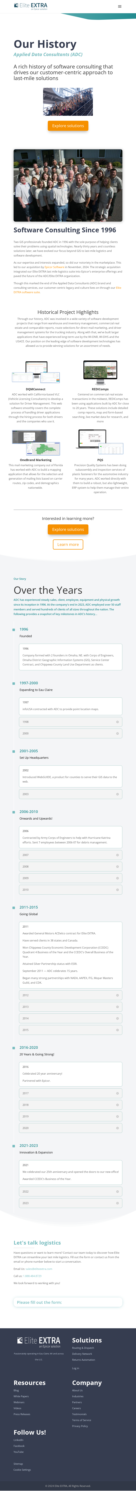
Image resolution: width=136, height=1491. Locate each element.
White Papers (21, 1396)
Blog (16, 1390)
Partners (77, 1402)
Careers (76, 1408)
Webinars (19, 1402)
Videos (17, 1408)
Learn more (68, 544)
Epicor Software (54, 267)
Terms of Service (81, 1420)
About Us (77, 1390)
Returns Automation (83, 1360)
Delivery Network (82, 1354)
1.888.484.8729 (32, 1276)
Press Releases (22, 1414)
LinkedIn (18, 1440)
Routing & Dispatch (83, 1348)
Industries (77, 1396)
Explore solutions (68, 125)
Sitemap (18, 1463)
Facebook (19, 1446)
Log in (75, 1368)
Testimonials (79, 1414)
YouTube (19, 1451)
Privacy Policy (80, 1426)
